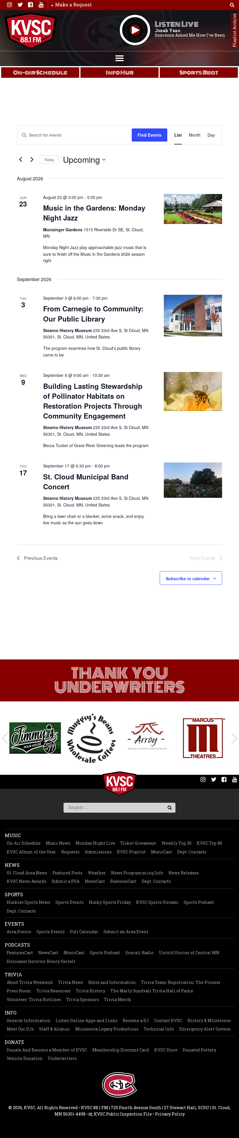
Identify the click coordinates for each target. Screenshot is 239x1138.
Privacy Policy (170, 1114)
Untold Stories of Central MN (189, 952)
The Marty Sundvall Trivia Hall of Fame (151, 991)
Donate (14, 1042)
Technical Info (159, 1029)
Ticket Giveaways (138, 843)
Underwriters (62, 1058)
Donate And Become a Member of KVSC (47, 1050)
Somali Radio (139, 952)
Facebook (30, 4)
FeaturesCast (123, 881)
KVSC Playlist (131, 852)
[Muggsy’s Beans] (91, 738)
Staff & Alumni (54, 1029)
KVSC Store (166, 1050)
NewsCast (95, 881)
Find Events (149, 135)
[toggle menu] (119, 57)
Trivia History (90, 991)
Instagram (9, 4)
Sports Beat (199, 72)
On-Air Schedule (24, 843)
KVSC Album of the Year (31, 852)
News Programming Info (137, 873)
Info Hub (119, 72)
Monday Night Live (95, 843)
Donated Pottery (199, 1050)
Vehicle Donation (25, 1058)
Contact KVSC (168, 1020)
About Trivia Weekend (30, 982)
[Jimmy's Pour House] (35, 738)
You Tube (40, 4)
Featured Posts (67, 873)
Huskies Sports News (28, 902)
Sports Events (69, 902)
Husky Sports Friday (110, 902)
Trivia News (70, 982)
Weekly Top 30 (176, 843)
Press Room (19, 991)
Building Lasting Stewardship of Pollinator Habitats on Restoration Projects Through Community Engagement (93, 401)
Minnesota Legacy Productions (106, 1029)
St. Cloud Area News (27, 873)
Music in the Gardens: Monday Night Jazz (94, 213)
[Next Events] (31, 159)
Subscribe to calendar (188, 578)
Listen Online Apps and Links (86, 1020)
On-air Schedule (40, 72)
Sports (14, 894)
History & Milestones (209, 1020)
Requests (70, 852)
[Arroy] (147, 738)
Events (14, 924)
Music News (58, 843)
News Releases (183, 873)
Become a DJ (136, 1020)
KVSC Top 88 (209, 843)
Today (49, 159)
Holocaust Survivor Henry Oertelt (41, 961)
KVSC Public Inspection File (122, 1114)
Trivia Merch (117, 999)
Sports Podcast (199, 902)
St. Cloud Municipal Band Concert (86, 481)
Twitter (19, 4)
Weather (97, 873)
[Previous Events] (20, 159)
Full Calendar (84, 931)
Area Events (19, 931)
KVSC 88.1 (31, 31)
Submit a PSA (66, 881)
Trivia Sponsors (82, 999)
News (12, 865)
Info (10, 1013)
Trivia (13, 974)
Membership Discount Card (120, 1050)
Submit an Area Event (125, 931)
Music (13, 835)
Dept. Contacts (191, 852)
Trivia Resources (53, 991)
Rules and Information (112, 982)
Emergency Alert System (205, 1029)
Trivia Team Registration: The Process (180, 982)
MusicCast (161, 852)
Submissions (98, 852)
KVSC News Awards (26, 881)
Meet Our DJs (20, 1029)
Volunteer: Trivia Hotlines (34, 999)
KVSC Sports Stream (157, 902)
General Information (28, 1020)
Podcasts (17, 945)
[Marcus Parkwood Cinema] (204, 738)
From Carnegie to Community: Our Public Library (93, 313)
